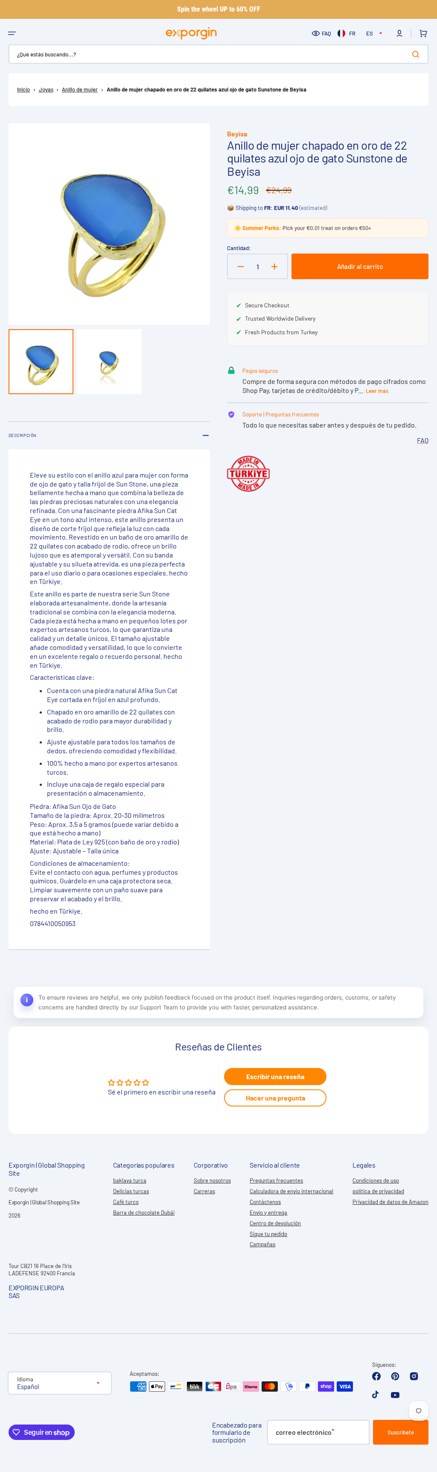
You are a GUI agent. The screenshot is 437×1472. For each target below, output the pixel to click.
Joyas (46, 89)
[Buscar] (417, 54)
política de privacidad (378, 1191)
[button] (12, 33)
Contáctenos (265, 1201)
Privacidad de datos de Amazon (390, 1201)
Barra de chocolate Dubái (144, 1212)
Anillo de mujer (80, 89)
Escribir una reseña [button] (275, 1076)
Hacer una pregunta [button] (275, 1098)
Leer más (377, 390)
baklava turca (129, 1180)
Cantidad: (239, 248)
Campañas (262, 1244)
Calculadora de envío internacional (291, 1191)
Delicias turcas (131, 1191)
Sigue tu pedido (268, 1233)
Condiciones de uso (376, 1180)
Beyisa (237, 134)
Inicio (23, 89)
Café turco (126, 1201)
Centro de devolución (275, 1223)
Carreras (204, 1191)
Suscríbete (400, 1432)
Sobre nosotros (212, 1180)
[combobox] (218, 54)
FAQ (326, 33)
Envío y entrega (268, 1212)
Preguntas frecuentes (276, 1180)
